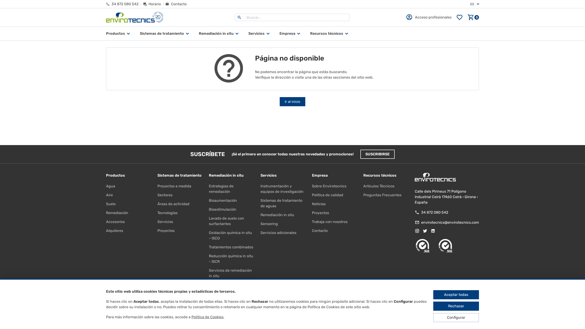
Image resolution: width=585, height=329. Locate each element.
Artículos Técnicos (378, 186)
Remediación (117, 213)
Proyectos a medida (174, 186)
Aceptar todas (456, 294)
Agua (110, 186)
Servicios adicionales (278, 233)
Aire (109, 195)
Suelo (111, 204)
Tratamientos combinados (231, 247)
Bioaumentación (223, 200)
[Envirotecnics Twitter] (425, 231)
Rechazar (456, 306)
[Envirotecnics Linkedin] (433, 231)
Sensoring (269, 224)
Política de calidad (327, 195)
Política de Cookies (207, 317)
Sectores (165, 195)
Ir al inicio (292, 102)
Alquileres (114, 230)
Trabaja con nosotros (330, 222)
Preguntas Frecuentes (382, 195)
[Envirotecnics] (134, 17)
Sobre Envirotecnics (329, 186)
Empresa (287, 33)
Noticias (319, 204)
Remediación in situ (277, 215)
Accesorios (115, 222)
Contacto (320, 230)
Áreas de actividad (173, 204)
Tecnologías (167, 213)
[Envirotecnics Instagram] (417, 231)
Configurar (456, 317)
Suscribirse (377, 154)
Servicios (256, 33)
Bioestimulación (222, 209)
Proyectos (166, 230)
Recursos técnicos (326, 33)
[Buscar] (239, 17)
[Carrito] (473, 17)
